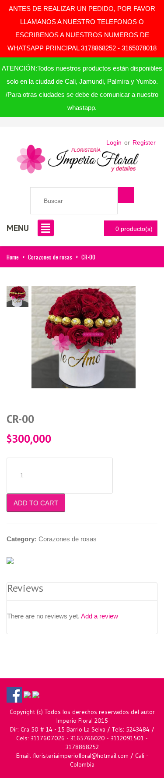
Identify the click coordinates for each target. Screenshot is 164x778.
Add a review (99, 616)
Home (13, 256)
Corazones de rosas (50, 256)
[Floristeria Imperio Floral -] (78, 156)
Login (114, 142)
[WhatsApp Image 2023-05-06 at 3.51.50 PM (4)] (83, 336)
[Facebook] (14, 694)
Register (144, 142)
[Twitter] (27, 694)
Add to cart (36, 503)
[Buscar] (126, 195)
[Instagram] (35, 694)
